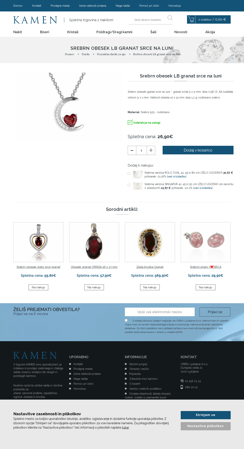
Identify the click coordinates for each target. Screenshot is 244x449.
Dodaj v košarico (198, 150)
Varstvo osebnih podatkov (145, 388)
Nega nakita (123, 5)
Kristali (72, 32)
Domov (17, 5)
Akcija (210, 32)
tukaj (125, 427)
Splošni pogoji (138, 364)
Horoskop (175, 5)
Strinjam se (205, 415)
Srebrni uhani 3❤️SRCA (205, 267)
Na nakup (38, 287)
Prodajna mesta (60, 5)
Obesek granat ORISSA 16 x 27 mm (94, 267)
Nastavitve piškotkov (205, 426)
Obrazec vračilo (139, 368)
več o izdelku (177, 176)
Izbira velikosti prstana (92, 5)
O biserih (134, 383)
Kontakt (36, 5)
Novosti (180, 32)
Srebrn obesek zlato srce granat (38, 267)
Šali (153, 32)
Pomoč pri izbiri (149, 5)
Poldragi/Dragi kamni (114, 32)
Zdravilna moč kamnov (143, 378)
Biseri (44, 32)
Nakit (17, 32)
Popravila (134, 373)
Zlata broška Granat (149, 267)
